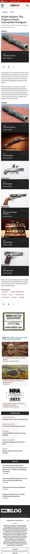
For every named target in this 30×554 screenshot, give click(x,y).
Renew (14, 1)
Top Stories (5, 431)
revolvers (21, 297)
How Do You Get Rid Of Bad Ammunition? (14, 426)
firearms (4, 294)
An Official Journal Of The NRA (11, 361)
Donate (18, 1)
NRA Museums (18, 282)
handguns (14, 297)
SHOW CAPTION (7, 58)
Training (5, 449)
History (12, 12)
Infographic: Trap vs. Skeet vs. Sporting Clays (15, 419)
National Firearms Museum (17, 291)
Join (11, 1)
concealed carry (19, 294)
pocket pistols (5, 297)
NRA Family (6, 384)
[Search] (27, 5)
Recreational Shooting (9, 417)
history (11, 294)
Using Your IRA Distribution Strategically (14, 487)
